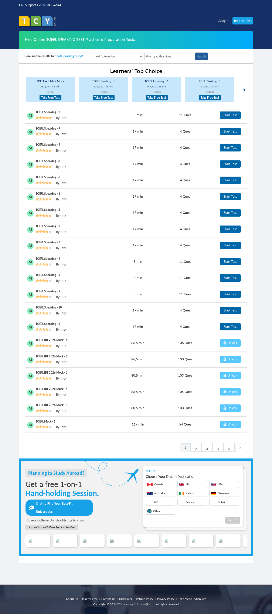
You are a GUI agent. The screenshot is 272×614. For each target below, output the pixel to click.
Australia (159, 493)
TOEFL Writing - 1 (210, 81)
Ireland (190, 493)
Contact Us (108, 599)
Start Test (230, 115)
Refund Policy (144, 599)
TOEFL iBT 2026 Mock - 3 (52, 405)
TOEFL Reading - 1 (103, 81)
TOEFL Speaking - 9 (48, 128)
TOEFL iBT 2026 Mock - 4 (52, 340)
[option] (50, 89)
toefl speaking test (67, 56)
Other (156, 511)
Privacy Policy (165, 599)
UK (187, 484)
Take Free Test (50, 98)
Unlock (232, 343)
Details (50, 92)
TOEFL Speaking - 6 (48, 177)
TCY (64, 118)
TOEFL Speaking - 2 (48, 112)
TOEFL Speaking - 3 (48, 275)
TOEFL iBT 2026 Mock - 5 (52, 389)
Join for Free (90, 599)
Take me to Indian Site (192, 599)
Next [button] (245, 84)
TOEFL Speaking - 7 (48, 242)
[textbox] (168, 56)
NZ (156, 502)
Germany (223, 493)
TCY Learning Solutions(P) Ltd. (136, 604)
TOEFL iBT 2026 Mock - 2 (52, 356)
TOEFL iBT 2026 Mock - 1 (52, 372)
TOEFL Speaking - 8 (48, 161)
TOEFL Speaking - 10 (49, 307)
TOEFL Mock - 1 (45, 421)
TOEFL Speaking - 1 (48, 194)
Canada (158, 484)
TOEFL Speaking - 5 (48, 210)
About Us (72, 599)
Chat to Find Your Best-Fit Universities (54, 507)
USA (220, 484)
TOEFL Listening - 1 (157, 81)
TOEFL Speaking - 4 (48, 145)
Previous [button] (25, 540)
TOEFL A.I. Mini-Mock (50, 81)
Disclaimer (125, 599)
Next (231, 520)
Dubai (221, 502)
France (190, 502)
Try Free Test (243, 21)
